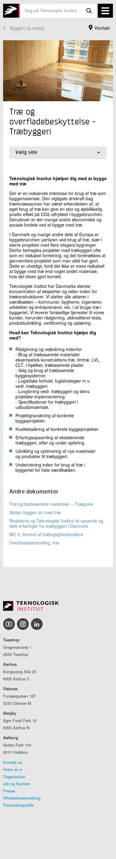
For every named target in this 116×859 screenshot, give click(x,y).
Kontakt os (12, 762)
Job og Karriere (16, 784)
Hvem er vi (12, 769)
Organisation (14, 776)
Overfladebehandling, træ (34, 543)
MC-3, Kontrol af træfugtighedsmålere (46, 534)
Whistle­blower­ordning (22, 798)
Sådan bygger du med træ (35, 512)
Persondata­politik (18, 805)
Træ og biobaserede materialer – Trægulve (51, 504)
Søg (89, 10)
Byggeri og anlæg (27, 28)
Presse (9, 791)
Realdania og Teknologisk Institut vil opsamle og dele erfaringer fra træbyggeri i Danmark (56, 523)
